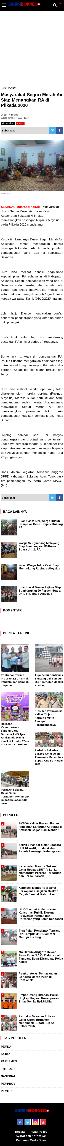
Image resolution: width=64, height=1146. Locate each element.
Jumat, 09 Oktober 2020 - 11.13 (14, 118)
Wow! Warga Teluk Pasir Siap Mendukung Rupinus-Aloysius (39, 567)
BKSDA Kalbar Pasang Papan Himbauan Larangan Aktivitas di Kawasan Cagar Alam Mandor (40, 826)
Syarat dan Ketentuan (31, 1135)
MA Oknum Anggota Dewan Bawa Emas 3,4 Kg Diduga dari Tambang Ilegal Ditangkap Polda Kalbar (41, 957)
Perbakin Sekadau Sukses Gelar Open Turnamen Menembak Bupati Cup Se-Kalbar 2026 (49, 757)
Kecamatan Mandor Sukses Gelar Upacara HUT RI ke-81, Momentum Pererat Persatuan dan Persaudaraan (40, 871)
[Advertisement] (32, 50)
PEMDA (6, 1046)
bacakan (9, 123)
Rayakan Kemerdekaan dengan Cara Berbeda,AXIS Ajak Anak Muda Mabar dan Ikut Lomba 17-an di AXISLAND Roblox (15, 734)
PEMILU (12, 88)
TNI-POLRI (8, 1068)
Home (3, 88)
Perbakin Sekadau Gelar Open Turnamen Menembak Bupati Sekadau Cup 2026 (15, 796)
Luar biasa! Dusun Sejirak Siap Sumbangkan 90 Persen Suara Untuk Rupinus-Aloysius (40, 590)
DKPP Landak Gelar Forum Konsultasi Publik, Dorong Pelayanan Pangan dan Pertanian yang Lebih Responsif (41, 914)
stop (20, 123)
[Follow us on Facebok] (20, 1122)
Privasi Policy (38, 1131)
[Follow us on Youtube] (43, 1122)
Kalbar (5, 1053)
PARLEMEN (9, 1061)
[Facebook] (59, 130)
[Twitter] (52, 130)
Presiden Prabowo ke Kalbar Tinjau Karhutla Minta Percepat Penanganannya (48, 717)
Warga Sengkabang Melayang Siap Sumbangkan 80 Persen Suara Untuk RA (39, 546)
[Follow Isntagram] (35, 1122)
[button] (60, 2)
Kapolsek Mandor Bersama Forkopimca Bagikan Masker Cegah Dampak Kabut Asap (38, 891)
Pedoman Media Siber (31, 1140)
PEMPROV (8, 1083)
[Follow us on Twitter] (28, 1122)
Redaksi (20, 1131)
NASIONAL (8, 1076)
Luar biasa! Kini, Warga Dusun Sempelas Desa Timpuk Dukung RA (41, 524)
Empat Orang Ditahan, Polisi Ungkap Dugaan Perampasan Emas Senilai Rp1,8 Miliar (39, 998)
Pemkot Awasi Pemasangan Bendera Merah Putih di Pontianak (38, 976)
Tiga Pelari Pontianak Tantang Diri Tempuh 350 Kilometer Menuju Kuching (39, 934)
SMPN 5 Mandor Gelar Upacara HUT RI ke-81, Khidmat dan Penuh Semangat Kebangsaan (40, 848)
